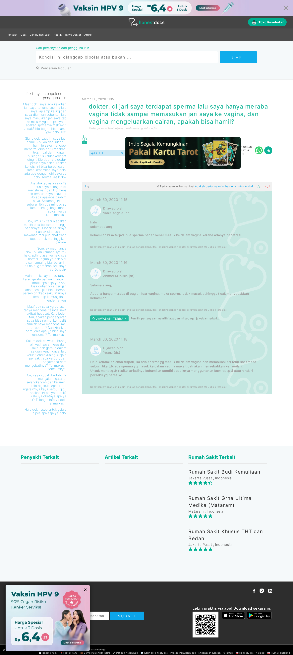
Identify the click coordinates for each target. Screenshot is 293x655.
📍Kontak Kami (69, 652)
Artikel (88, 34)
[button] (177, 186)
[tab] (177, 288)
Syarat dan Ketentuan (125, 652)
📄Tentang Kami (47, 652)
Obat (24, 34)
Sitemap (228, 652)
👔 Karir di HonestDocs (154, 652)
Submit (127, 616)
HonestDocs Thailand (251, 652)
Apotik (58, 34)
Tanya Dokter (73, 34)
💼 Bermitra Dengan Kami (95, 652)
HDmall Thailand (280, 652)
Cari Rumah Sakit (40, 34)
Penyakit (12, 34)
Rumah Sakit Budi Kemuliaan (224, 472)
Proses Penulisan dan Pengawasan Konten (195, 652)
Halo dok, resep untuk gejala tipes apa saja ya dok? (45, 411)
